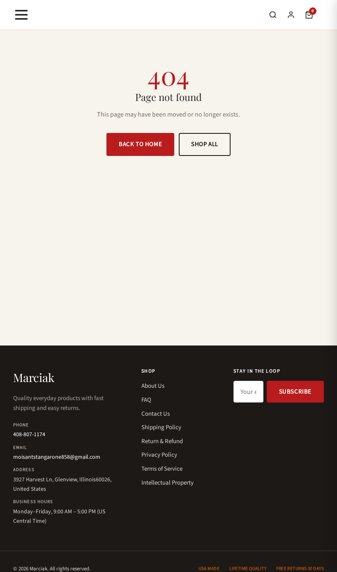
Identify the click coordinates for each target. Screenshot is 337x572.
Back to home (140, 144)
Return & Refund (162, 441)
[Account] (291, 15)
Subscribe (295, 391)
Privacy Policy (159, 455)
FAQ (146, 400)
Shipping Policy (161, 427)
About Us (152, 386)
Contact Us (155, 414)
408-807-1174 (29, 434)
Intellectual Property (167, 482)
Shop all (204, 144)
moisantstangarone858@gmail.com (56, 457)
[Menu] (21, 15)
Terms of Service (161, 468)
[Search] (273, 15)
